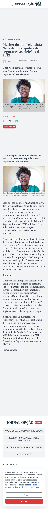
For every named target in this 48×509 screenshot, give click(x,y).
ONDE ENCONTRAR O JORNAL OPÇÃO (24, 431)
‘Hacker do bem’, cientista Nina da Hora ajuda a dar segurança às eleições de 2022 (22, 50)
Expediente (10, 464)
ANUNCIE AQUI (24, 454)
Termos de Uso (32, 487)
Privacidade (18, 487)
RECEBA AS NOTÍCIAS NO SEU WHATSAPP (24, 439)
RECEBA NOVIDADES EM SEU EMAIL (24, 447)
